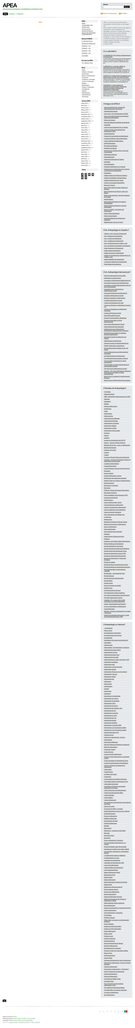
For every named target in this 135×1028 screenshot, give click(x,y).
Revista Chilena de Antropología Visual (115, 551)
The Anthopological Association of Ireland (116, 358)
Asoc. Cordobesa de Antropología (113, 241)
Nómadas (107, 534)
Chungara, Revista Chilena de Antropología (116, 457)
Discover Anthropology (110, 816)
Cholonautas (107, 769)
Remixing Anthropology (110, 946)
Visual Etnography (109, 609)
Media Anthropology (110, 880)
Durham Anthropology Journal (112, 476)
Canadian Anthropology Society (113, 300)
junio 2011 (84, 154)
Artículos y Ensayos (87, 72)
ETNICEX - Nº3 (86, 51)
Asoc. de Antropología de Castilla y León (115, 243)
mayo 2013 (84, 103)
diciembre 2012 (85, 114)
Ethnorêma (107, 488)
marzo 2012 (84, 134)
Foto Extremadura (109, 164)
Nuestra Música (108, 199)
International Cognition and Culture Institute (116, 849)
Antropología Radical (110, 720)
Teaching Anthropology (110, 967)
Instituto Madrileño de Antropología (114, 259)
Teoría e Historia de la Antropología (114, 971)
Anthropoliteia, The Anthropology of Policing (116, 647)
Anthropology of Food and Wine (113, 667)
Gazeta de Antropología (111, 497)
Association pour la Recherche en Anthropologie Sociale (114, 290)
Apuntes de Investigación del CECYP (114, 440)
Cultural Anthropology (110, 466)
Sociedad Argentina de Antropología (114, 356)
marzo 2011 (84, 161)
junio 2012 (84, 127)
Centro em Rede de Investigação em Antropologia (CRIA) (114, 130)
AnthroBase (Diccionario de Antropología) (116, 640)
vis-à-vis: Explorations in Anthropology (115, 606)
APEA (10, 5)
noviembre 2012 (86, 116)
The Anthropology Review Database (114, 593)
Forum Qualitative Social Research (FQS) (116, 495)
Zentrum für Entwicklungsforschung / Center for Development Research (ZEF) (116, 616)
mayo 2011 (84, 156)
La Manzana (107, 517)
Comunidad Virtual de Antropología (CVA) (116, 781)
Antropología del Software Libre (113, 708)
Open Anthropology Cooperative (113, 913)
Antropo (106, 435)
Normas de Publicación (88, 43)
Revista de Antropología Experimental (115, 556)
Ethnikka (106, 826)
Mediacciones (108, 519)
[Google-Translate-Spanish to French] (103, 1012)
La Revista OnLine (87, 41)
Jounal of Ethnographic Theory (113, 502)
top (4, 1001)
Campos (106, 452)
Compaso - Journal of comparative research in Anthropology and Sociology (117, 460)
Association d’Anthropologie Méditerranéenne (117, 280)
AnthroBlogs (107, 642)
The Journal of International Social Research (117, 595)
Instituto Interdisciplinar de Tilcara (113, 180)
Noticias (84, 91)
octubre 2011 (85, 145)
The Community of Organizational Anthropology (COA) (113, 984)
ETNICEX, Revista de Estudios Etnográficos (116, 490)
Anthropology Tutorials (110, 674)
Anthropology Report (110, 669)
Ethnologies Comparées (111, 485)
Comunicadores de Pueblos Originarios (115, 779)
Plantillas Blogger (24, 1022)
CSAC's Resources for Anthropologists (115, 790)
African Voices (108, 630)
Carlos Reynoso (108, 752)
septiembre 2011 (86, 147)
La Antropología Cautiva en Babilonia (115, 855)
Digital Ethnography (109, 813)
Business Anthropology (110, 747)
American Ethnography (110, 406)
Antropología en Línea (110, 715)
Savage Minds (108, 958)
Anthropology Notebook (111, 662)
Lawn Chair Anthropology (111, 865)
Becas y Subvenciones (88, 76)
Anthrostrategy (108, 686)
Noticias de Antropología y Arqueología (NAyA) (117, 908)
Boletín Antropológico (110, 447)
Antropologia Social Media (111, 701)
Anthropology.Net (109, 679)
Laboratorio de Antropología (112, 860)
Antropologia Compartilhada (112, 696)
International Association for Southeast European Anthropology (115, 333)
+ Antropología (108, 628)
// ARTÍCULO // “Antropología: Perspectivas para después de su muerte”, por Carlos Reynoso (117, 76)
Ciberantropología (109, 133)
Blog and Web (36, 1022)
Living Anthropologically (111, 870)
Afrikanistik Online (109, 394)
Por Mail (124, 13)
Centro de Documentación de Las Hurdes (116, 127)
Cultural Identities (109, 795)
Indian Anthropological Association (114, 327)
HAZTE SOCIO (86, 29)
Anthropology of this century (112, 430)
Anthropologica (108, 416)
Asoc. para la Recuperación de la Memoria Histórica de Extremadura (116, 116)
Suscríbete (85, 56)
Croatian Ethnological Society (112, 313)
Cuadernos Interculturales (111, 463)
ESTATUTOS (85, 27)
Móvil (15, 1016)
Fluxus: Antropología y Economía (113, 840)
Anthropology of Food (110, 428)
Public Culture (108, 933)
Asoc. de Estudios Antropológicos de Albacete (117, 246)
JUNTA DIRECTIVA (87, 25)
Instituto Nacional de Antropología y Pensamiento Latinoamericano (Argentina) (116, 329)
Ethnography (107, 828)
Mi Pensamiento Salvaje (111, 889)
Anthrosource (108, 684)
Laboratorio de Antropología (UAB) (114, 863)
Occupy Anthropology (110, 910)
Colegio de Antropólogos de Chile (114, 303)
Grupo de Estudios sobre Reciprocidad (115, 847)
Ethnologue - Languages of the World (115, 830)
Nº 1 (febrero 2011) (87, 63)
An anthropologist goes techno (113, 635)
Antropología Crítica (109, 703)
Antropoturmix (108, 740)
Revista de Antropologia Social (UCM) (115, 553)
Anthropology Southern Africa (112, 278)
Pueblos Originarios (109, 938)
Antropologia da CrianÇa (111, 698)
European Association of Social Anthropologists (113, 321)
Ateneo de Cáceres (109, 120)
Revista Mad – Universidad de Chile (114, 573)
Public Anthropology (110, 931)
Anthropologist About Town (111, 655)
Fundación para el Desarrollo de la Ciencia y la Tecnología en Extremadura (117, 169)
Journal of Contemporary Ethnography (115, 507)
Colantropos (107, 777)
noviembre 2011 (85, 143)
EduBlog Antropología (110, 818)
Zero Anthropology (109, 995)
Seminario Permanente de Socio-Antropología (117, 960)
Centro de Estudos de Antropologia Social (116, 760)
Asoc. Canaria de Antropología (113, 238)
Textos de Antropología (110, 976)
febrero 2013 (85, 110)
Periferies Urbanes (109, 917)
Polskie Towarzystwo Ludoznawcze (114, 346)
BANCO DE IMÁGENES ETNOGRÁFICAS (89, 33)
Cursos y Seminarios (88, 81)
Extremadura (85, 85)
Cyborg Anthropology (110, 800)
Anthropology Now (109, 664)
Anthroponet (107, 681)
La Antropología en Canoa (111, 858)
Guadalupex (107, 173)
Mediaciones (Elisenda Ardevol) (113, 887)
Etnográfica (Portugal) (110, 493)
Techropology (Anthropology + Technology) (116, 969)
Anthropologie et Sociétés (111, 423)
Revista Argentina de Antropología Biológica (116, 548)
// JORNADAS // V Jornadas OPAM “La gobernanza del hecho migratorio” (114, 67)
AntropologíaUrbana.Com (111, 732)
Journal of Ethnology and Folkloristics (115, 510)
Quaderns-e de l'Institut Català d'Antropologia (117, 541)
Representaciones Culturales (112, 948)
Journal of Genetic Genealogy (112, 512)
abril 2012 (84, 132)
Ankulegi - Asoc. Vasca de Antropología (115, 233)
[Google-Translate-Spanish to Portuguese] (126, 1012)
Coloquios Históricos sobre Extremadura (115, 138)
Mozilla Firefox (16, 1018)
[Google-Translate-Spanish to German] (107, 1012)
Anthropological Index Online (112, 650)
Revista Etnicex (86, 95)
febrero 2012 (85, 136)
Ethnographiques (109, 483)
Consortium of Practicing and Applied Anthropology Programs (114, 787)
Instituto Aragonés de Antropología (114, 253)
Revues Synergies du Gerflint (112, 585)
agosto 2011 (84, 150)
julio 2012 (84, 125)
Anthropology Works (110, 676)
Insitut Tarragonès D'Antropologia (113, 248)
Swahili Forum (108, 588)
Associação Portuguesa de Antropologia (115, 293)
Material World (108, 877)
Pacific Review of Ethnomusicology (114, 536)
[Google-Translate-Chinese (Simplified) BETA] (100, 1012)
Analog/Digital (108, 638)
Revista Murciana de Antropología (114, 578)
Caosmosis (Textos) (109, 749)
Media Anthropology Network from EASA (115, 882)
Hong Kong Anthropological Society (114, 324)
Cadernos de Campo (110, 450)
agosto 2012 (84, 123)
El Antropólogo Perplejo (111, 821)
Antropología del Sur (110, 710)
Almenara (107, 399)
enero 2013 (84, 112)
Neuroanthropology (109, 905)
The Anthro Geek (109, 981)
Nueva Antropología (109, 529)
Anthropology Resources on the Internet (115, 672)
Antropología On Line (110, 718)
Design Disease (13, 1022)
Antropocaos (107, 691)
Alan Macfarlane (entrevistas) (112, 633)
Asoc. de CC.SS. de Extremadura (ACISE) (116, 114)
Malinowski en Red (109, 875)
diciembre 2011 (85, 141)
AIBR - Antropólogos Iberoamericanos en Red (117, 396)
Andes (106, 411)
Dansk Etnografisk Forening (112, 315)
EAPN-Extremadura (109, 143)
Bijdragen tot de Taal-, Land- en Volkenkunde (117, 445)
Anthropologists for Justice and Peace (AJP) (116, 659)
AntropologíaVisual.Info (110, 111)
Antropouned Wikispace (111, 742)
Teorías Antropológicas (110, 974)
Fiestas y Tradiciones (88, 87)
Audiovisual (85, 74)
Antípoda (106, 438)
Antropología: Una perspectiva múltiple (115, 730)
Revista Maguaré (109, 576)
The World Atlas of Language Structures (115, 990)
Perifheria (107, 539)
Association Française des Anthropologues (116, 283)
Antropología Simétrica (110, 723)
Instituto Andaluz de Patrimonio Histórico (115, 175)
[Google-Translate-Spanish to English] (118, 1012)
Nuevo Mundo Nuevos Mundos (113, 531)
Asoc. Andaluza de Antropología (113, 236)
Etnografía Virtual (109, 835)
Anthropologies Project (110, 652)
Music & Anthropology (110, 527)
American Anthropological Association (115, 275)
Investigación (86, 89)
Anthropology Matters (110, 426)
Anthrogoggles (108, 645)
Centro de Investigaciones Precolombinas (116, 763)
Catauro (106, 455)
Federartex (107, 162)
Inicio (40, 22)
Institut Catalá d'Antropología (112, 250)
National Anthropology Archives (113, 897)
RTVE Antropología (109, 955)
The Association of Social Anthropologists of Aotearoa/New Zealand (116, 365)
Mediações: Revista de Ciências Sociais (115, 522)
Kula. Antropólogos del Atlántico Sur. (114, 514)
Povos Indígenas (109, 924)
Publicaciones (86, 93)
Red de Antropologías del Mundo (113, 943)
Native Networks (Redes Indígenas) (114, 903)
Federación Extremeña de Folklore (114, 159)
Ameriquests (107, 409)
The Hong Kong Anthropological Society (115, 368)
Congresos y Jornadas (88, 79)
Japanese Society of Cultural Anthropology (116, 343)
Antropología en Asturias (111, 713)
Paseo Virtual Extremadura (111, 213)
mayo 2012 (84, 130)
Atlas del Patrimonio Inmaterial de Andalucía (116, 122)
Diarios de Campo (109, 806)
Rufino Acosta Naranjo (110, 216)
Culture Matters (108, 797)
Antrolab (106, 689)
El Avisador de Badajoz (110, 146)
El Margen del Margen (110, 148)
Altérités (106, 404)
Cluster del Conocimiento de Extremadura (116, 136)
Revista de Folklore (109, 562)
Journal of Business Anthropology (113, 505)
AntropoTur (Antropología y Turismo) (114, 737)
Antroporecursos (109, 735)
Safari (33, 1018)
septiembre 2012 (86, 121)
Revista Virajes (108, 583)
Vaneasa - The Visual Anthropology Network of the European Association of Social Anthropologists (117, 372)
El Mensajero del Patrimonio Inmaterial (115, 478)
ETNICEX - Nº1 (86, 46)
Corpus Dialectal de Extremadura (113, 141)
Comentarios (113, 13)
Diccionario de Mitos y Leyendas (113, 809)
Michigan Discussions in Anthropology (115, 524)
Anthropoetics (108, 413)
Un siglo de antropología (111, 992)
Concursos (85, 77)
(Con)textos (107, 392)
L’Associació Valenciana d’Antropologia (115, 262)
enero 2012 (84, 139)
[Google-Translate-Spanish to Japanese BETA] (114, 1012)
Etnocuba (107, 833)
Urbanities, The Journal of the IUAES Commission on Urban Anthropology (114, 600)
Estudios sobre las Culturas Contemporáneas (117, 480)
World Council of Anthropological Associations (117, 380)
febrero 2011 (84, 163)
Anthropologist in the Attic (111, 657)
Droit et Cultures (108, 473)
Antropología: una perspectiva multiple (115, 727)
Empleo (84, 83)
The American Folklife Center (112, 979)
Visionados (85, 96)
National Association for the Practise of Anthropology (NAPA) (115, 899)
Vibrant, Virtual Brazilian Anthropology (115, 604)
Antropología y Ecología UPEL (113, 725)
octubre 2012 (85, 119)
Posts (105, 13)
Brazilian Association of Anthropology (114, 298)
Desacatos (107, 471)
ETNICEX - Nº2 (86, 48)
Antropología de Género (111, 706)
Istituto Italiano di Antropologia (112, 341)
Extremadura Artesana (110, 154)
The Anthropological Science (112, 590)
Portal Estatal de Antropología (112, 264)
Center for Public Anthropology (113, 754)
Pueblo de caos (108, 936)
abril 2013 (84, 105)
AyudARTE (107, 125)
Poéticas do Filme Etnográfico (112, 926)
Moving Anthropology (110, 894)
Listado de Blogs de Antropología (113, 867)
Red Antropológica (109, 941)
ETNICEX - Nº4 (86, 53)
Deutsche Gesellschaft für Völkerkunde (115, 318)
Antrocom (107, 433)
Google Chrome (26, 1018)
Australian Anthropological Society (114, 295)
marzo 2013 (84, 108)
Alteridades (107, 401)
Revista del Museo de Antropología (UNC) (116, 564)
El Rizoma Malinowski (110, 823)
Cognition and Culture (110, 774)
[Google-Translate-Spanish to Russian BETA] (122, 1012)
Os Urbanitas (108, 915)
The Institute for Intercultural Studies (114, 987)
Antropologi (107, 693)
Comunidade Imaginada (111, 784)
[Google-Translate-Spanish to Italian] (111, 1012)
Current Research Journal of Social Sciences (117, 468)
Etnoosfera (107, 838)
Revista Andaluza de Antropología (114, 544)
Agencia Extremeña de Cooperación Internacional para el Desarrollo (114, 108)
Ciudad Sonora (108, 772)
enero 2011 (84, 165)
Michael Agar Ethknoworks (111, 892)
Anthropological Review (111, 421)
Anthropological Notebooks (112, 418)
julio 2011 (84, 152)
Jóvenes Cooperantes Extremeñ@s (114, 183)
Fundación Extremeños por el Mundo (114, 167)
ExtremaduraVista (109, 157)
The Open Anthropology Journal (113, 597)
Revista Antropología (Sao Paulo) (113, 546)
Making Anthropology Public (112, 872)
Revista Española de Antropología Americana (117, 567)
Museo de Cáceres (109, 185)
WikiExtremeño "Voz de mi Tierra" (113, 222)
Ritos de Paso (108, 953)
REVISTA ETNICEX (87, 31)
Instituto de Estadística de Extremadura (115, 178)
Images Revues (108, 500)
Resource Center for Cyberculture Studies (116, 950)
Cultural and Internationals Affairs (113, 793)
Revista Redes (108, 581)
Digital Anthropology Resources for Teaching (117, 811)
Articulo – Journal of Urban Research (114, 443)
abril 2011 (84, 158)
